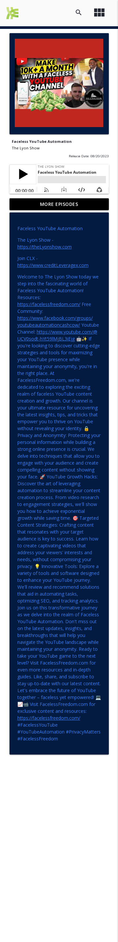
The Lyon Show (26, 147)
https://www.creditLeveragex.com (52, 265)
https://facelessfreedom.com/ (48, 304)
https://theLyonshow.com (44, 247)
